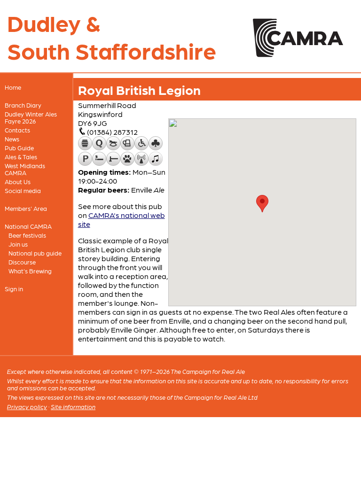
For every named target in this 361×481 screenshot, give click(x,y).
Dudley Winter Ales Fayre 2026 (31, 117)
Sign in (14, 288)
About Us (18, 181)
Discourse (22, 261)
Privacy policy (27, 406)
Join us (18, 244)
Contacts (17, 129)
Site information (73, 406)
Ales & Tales (21, 156)
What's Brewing (30, 270)
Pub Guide (19, 147)
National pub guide (35, 252)
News (12, 138)
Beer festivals (27, 235)
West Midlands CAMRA (25, 169)
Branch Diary (23, 105)
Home (13, 87)
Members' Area (26, 208)
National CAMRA (28, 226)
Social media (23, 190)
